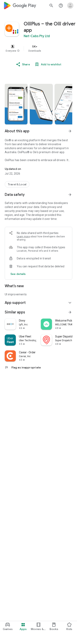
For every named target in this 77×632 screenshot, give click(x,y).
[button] (18, 50)
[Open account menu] (70, 5)
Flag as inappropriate (23, 367)
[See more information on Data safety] (70, 194)
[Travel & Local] (17, 184)
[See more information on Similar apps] (70, 312)
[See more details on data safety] (18, 274)
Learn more (23, 236)
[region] (38, 48)
